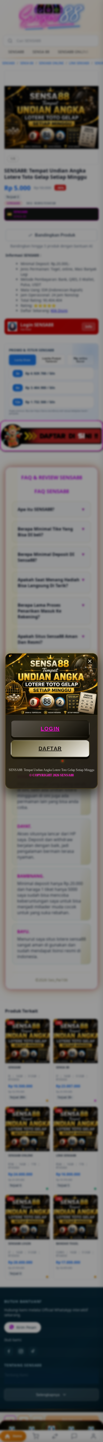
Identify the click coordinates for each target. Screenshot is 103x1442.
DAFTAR (50, 748)
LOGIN (50, 729)
